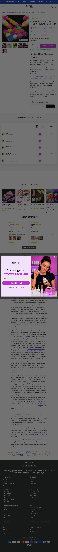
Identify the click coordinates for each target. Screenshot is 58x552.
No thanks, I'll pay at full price (16, 287)
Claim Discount (16, 283)
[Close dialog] (55, 257)
